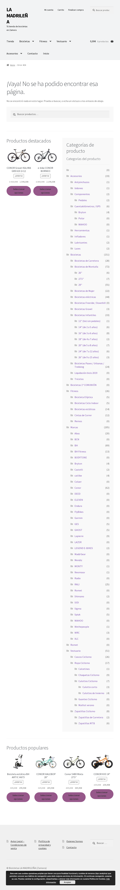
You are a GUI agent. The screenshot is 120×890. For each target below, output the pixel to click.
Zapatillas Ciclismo (85, 711)
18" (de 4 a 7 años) (88, 339)
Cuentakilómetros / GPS (87, 206)
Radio (78, 578)
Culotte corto (89, 687)
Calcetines (84, 668)
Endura (78, 505)
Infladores (80, 236)
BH (76, 445)
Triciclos (79, 379)
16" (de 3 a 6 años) (88, 333)
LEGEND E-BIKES (84, 548)
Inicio (46, 53)
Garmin (78, 517)
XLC (76, 638)
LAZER (78, 542)
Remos (78, 421)
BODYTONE (81, 457)
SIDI (77, 602)
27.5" (81, 278)
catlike (78, 475)
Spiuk (77, 614)
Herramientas (82, 230)
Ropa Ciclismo (82, 662)
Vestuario (62, 41)
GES (77, 524)
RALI (77, 584)
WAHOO (82, 224)
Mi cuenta (48, 9)
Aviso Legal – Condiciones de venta (19, 845)
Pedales (82, 200)
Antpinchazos (82, 182)
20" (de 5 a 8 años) (88, 345)
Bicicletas (24, 41)
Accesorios (12, 53)
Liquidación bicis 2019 (86, 372)
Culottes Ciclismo (88, 681)
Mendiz (78, 560)
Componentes (82, 194)
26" (80, 272)
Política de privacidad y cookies (44, 845)
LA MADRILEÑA (17, 15)
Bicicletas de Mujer (84, 290)
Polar (81, 218)
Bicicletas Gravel (83, 309)
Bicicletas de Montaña (86, 266)
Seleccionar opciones (19, 191)
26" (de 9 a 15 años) (88, 357)
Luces (77, 248)
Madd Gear (80, 554)
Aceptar (67, 882)
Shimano (79, 596)
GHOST (78, 529)
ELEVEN (79, 499)
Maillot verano (86, 705)
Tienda (10, 41)
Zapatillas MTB (86, 723)
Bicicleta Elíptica (84, 397)
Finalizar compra (76, 9)
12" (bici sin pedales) (89, 321)
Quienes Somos (74, 841)
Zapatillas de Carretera (90, 717)
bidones (79, 188)
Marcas (74, 427)
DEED (77, 493)
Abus (77, 433)
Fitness (43, 41)
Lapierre (79, 536)
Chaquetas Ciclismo (88, 675)
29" (80, 284)
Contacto (33, 53)
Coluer (78, 481)
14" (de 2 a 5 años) (88, 327)
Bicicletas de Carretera (87, 260)
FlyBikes (79, 511)
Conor (78, 487)
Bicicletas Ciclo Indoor (86, 403)
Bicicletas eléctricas (85, 296)
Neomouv (80, 572)
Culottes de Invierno (93, 693)
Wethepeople (82, 626)
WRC (77, 632)
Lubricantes (81, 242)
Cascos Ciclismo (83, 656)
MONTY (78, 566)
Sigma (78, 608)
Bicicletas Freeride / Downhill (90, 302)
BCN (77, 439)
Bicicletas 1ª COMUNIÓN (83, 384)
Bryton (82, 212)
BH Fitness (80, 451)
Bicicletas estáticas (85, 409)
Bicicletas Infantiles (85, 315)
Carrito (61, 9)
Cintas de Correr (83, 415)
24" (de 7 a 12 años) (88, 351)
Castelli (79, 469)
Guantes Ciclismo (87, 699)
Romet (78, 590)
